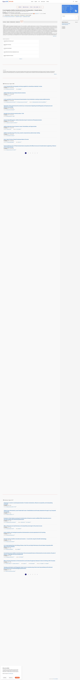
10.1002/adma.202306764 (9, 549)
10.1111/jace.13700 (8, 129)
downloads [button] (65, 11)
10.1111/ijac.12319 (8, 95)
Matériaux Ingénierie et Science (8, 55)
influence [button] (65, 8)
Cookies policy (11, 673)
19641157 (19, 142)
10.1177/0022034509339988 (9, 142)
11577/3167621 (18, 129)
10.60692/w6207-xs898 (26, 16)
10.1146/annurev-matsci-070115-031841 (11, 122)
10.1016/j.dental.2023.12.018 (9, 528)
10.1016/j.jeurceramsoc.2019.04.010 (9, 16)
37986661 (18, 549)
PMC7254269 (32, 563)
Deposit (36, 1)
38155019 (19, 528)
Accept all (17, 677)
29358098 (19, 89)
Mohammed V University (7, 44)
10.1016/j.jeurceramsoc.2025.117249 (10, 506)
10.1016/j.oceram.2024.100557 (9, 541)
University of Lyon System (7, 48)
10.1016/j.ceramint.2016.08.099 (9, 109)
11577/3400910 (28, 522)
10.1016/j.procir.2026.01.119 (9, 514)
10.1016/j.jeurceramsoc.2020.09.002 (10, 522)
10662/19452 (23, 522)
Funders (47, 1)
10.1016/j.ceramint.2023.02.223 (9, 535)
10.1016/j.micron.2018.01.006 (9, 89)
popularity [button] (65, 7)
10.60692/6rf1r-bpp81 (18, 16)
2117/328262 (42, 563)
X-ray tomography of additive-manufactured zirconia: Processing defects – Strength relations (22, 10)
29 (70, 11)
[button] (20, 7)
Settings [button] (4, 677)
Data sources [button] (43, 1)
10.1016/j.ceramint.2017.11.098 (9, 116)
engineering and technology (66, 23)
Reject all (10, 677)
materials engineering (65, 24)
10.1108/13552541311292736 (9, 135)
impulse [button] (65, 9)
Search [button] (32, 1)
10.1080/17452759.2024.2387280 (10, 571)
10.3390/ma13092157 (8, 563)
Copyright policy (36, 13)
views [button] (65, 10)
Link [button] (39, 1)
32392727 (24, 563)
